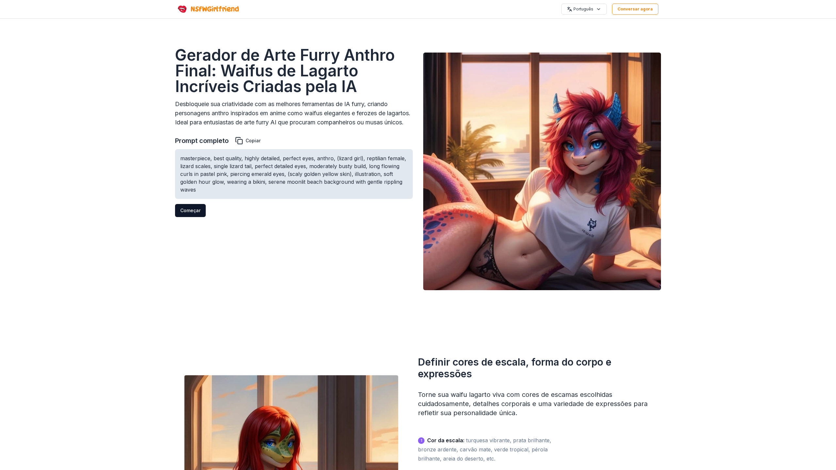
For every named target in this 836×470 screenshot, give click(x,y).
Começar (190, 210)
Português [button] (583, 9)
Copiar (253, 140)
